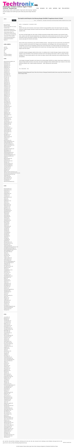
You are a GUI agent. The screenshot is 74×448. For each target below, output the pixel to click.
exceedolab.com (7, 109)
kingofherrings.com (7, 377)
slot (28, 68)
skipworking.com (7, 365)
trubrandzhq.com (7, 90)
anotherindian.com (7, 300)
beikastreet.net (6, 318)
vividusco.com (6, 78)
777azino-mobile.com (8, 257)
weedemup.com (7, 159)
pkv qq (5, 53)
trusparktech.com (7, 89)
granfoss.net (6, 415)
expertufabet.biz (7, 215)
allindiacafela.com (7, 416)
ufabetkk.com (6, 372)
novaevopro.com (7, 88)
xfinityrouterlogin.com (8, 426)
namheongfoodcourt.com (8, 409)
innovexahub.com (7, 73)
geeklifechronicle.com (8, 117)
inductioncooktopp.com (8, 164)
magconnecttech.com (8, 136)
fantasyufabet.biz (7, 216)
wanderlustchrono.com (8, 128)
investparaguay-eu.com (8, 269)
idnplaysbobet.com (7, 151)
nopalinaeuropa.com (7, 308)
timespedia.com (7, 369)
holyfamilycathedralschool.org (9, 174)
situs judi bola (11, 441)
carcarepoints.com (7, 274)
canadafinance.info (7, 399)
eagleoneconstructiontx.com (9, 145)
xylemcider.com (7, 301)
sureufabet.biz (6, 231)
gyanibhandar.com (7, 211)
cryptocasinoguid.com (8, 245)
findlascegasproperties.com (9, 141)
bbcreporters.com (7, 244)
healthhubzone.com (7, 200)
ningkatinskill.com (7, 280)
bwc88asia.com (7, 271)
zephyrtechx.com (7, 94)
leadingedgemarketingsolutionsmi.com (11, 246)
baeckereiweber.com (7, 188)
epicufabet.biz (6, 234)
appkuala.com (6, 381)
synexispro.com (7, 169)
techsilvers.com (7, 279)
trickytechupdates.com (8, 429)
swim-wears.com (7, 331)
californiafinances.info (8, 398)
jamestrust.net (6, 363)
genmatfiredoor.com (7, 140)
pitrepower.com (6, 420)
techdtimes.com (7, 194)
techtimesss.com (7, 337)
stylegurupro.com (7, 113)
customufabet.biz (7, 232)
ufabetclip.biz (6, 214)
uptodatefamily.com (7, 291)
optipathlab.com (7, 66)
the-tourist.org (6, 352)
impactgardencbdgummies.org (9, 306)
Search (5, 18)
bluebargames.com (7, 326)
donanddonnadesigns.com (9, 143)
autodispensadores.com (8, 163)
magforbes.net (6, 347)
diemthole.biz (6, 371)
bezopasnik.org (6, 389)
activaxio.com (6, 111)
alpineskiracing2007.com (8, 417)
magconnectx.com (7, 168)
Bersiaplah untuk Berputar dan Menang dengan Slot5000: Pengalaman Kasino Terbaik (40, 18)
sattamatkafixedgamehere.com (9, 154)
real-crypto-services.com (8, 266)
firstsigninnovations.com (8, 329)
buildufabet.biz (6, 240)
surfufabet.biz (6, 228)
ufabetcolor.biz (6, 222)
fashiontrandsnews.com (8, 243)
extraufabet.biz (6, 223)
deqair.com (6, 278)
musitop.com (6, 292)
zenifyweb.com (6, 137)
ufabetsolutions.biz (7, 226)
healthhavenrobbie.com (8, 142)
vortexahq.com (6, 79)
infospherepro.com (7, 118)
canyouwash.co (7, 192)
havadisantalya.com (7, 193)
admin (20, 24)
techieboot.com (7, 195)
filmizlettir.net (6, 319)
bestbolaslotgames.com (8, 153)
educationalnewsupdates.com (9, 61)
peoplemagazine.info (8, 189)
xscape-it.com (6, 256)
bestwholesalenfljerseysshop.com (10, 249)
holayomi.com (6, 170)
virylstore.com (6, 338)
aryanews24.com (7, 255)
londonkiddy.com (7, 175)
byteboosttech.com (7, 204)
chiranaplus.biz (6, 406)
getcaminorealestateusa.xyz (9, 181)
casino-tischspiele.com (8, 360)
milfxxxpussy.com (7, 290)
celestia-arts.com (7, 324)
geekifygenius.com (7, 134)
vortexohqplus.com (7, 103)
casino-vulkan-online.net (8, 418)
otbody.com (6, 361)
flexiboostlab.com (7, 102)
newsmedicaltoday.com (8, 165)
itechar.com (6, 198)
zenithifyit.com (6, 80)
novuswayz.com (7, 96)
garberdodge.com (7, 330)
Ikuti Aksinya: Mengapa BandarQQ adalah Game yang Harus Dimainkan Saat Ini (54, 72)
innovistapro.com (7, 101)
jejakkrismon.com (7, 370)
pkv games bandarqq (7, 54)
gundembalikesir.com (8, 197)
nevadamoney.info (7, 400)
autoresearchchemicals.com (9, 434)
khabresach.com (7, 432)
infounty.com (6, 268)
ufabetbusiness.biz (7, 220)
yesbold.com (6, 199)
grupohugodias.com (7, 277)
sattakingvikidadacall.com (9, 152)
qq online (5, 47)
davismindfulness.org (8, 177)
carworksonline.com (7, 336)
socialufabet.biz (7, 227)
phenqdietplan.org (7, 285)
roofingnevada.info (7, 166)
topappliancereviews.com (8, 428)
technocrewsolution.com (8, 343)
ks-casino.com (6, 273)
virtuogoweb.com (7, 206)
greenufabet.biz (7, 221)
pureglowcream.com (7, 383)
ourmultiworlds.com (7, 320)
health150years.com (7, 341)
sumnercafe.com (7, 286)
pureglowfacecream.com (8, 376)
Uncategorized (25, 24)
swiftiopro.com (6, 105)
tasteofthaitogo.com (7, 387)
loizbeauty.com (6, 366)
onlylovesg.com (7, 147)
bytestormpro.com (7, 126)
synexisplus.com (7, 69)
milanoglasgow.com (7, 410)
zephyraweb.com (7, 83)
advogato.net (6, 353)
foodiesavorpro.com (7, 119)
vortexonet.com (6, 71)
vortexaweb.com (7, 84)
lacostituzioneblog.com (8, 295)
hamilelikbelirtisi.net (7, 106)
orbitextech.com (7, 135)
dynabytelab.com (7, 67)
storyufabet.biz (6, 233)
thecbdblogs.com (7, 433)
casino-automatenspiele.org (9, 359)
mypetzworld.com (7, 267)
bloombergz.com (7, 355)
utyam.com (6, 294)
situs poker (6, 48)
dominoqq (22, 441)
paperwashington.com (8, 158)
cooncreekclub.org (7, 321)
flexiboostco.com (7, 62)
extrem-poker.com (7, 272)
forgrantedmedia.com (8, 332)
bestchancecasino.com (8, 160)
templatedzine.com (7, 283)
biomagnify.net (6, 309)
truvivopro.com (6, 77)
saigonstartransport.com (8, 392)
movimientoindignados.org (9, 289)
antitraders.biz (6, 254)
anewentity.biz (6, 380)
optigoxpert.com (7, 95)
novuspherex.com (7, 86)
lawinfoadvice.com (7, 284)
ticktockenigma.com (7, 131)
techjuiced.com (6, 203)
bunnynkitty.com (7, 388)
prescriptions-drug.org (8, 342)
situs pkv (37, 441)
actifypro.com (6, 97)
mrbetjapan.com (7, 378)
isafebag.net (6, 354)
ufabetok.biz (6, 237)
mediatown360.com (7, 421)
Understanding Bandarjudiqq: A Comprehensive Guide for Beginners (9, 38)
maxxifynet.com (7, 72)
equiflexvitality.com (7, 146)
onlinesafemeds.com (8, 210)
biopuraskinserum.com (8, 397)
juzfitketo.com (6, 303)
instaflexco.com (7, 100)
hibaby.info (6, 157)
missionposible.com (7, 423)
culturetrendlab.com (7, 129)
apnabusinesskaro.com (8, 435)
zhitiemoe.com (6, 297)
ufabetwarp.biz (6, 212)
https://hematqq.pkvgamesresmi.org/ (19, 442)
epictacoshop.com (7, 395)
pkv (4, 50)
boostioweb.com (7, 63)
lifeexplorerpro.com (7, 124)
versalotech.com (7, 107)
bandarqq (17, 441)
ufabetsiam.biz (6, 217)
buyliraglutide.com (7, 209)
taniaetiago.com (7, 302)
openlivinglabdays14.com (8, 250)
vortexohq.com (6, 120)
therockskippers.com (8, 414)
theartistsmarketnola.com (8, 405)
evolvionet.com (6, 68)
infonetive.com (6, 394)
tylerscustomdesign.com (8, 335)
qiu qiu (5, 49)
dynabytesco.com (7, 112)
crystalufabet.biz (7, 235)
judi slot (6, 441)
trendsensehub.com (7, 130)
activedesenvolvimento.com (9, 148)
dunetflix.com (6, 288)
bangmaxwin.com (7, 393)
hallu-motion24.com (7, 412)
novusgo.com (6, 125)
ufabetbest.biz (6, 229)
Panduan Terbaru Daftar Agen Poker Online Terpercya (30, 446)
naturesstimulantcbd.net (8, 307)
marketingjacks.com (7, 427)
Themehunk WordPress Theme (52, 446)
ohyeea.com (6, 296)
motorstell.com (6, 340)
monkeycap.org (6, 348)
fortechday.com (7, 180)
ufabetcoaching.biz (7, 176)
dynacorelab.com (7, 74)
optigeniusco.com (7, 85)
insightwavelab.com (7, 123)
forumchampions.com (8, 325)
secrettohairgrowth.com (8, 386)
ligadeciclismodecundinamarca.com (10, 171)
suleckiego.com (7, 437)
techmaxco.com (7, 108)
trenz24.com (6, 364)
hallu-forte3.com (7, 411)
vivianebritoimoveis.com (8, 346)
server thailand (49, 441)
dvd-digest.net (6, 404)
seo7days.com (6, 382)
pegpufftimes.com (7, 323)
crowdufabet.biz (7, 239)
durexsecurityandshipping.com (9, 261)
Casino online (23, 68)
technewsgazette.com (8, 375)
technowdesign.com (7, 260)
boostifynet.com (7, 91)
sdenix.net (6, 349)
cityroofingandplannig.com (9, 262)
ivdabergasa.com (7, 263)
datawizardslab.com (7, 114)
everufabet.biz (6, 238)
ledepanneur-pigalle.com (8, 403)
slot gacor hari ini (56, 441)
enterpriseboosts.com (8, 357)
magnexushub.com (7, 205)
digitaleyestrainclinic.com (8, 422)
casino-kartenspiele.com (8, 358)
